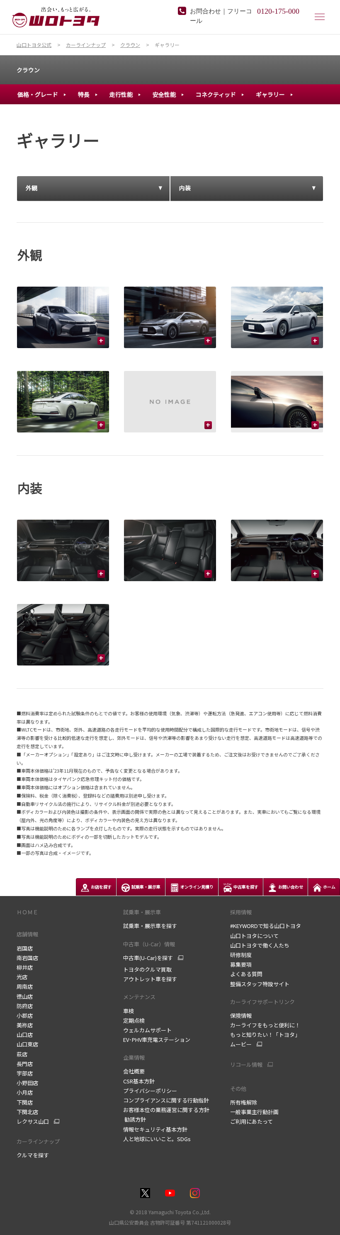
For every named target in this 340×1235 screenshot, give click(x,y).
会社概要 (134, 1071)
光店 (22, 977)
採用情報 (241, 912)
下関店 (25, 1102)
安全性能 (164, 94)
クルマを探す (33, 1155)
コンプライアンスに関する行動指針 (166, 1100)
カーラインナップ (38, 1141)
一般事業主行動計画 (254, 1112)
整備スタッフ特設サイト (259, 984)
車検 (128, 1011)
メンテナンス (139, 997)
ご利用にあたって (251, 1121)
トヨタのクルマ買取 (147, 969)
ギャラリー (270, 94)
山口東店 (27, 1044)
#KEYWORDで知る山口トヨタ (265, 926)
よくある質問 (246, 974)
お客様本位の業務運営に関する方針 (166, 1110)
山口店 (25, 1035)
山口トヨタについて (254, 936)
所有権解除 (243, 1102)
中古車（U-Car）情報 (149, 944)
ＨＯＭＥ (27, 912)
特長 (84, 94)
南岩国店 (27, 958)
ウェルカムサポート (147, 1030)
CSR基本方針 (139, 1081)
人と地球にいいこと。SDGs (157, 1139)
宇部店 (25, 1073)
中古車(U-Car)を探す (148, 958)
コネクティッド (216, 94)
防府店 (25, 1006)
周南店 (25, 986)
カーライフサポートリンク (262, 1002)
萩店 (22, 1054)
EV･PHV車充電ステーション (156, 1039)
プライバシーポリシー (150, 1091)
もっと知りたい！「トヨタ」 (265, 1035)
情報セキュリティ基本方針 (155, 1129)
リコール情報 (246, 1064)
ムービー (241, 1044)
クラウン (28, 70)
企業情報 (134, 1057)
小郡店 (25, 1015)
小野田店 (27, 1083)
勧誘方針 (134, 1119)
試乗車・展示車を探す (150, 926)
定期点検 (134, 1020)
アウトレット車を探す (150, 979)
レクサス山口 (33, 1121)
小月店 (25, 1092)
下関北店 (27, 1112)
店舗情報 (27, 934)
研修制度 (241, 955)
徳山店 (25, 996)
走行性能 (121, 94)
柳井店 (25, 967)
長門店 (25, 1064)
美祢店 (25, 1025)
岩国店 (25, 948)
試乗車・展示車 (142, 912)
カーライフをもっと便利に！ (265, 1025)
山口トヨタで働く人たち (259, 945)
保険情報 (241, 1015)
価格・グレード (37, 94)
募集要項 (241, 964)
